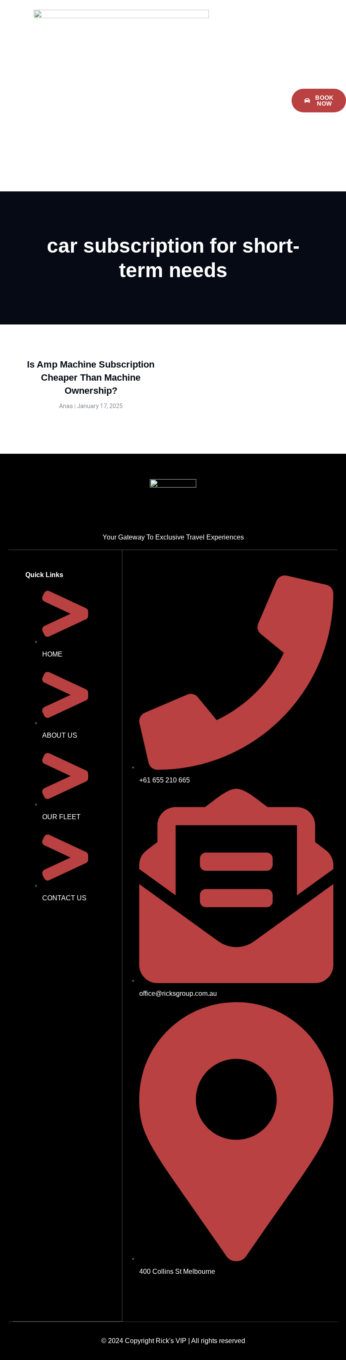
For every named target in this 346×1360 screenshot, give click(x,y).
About (224, 88)
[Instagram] (157, 1294)
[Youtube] (181, 1294)
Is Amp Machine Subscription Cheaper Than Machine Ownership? (90, 377)
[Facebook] (132, 1294)
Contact (230, 113)
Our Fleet (262, 88)
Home (192, 88)
